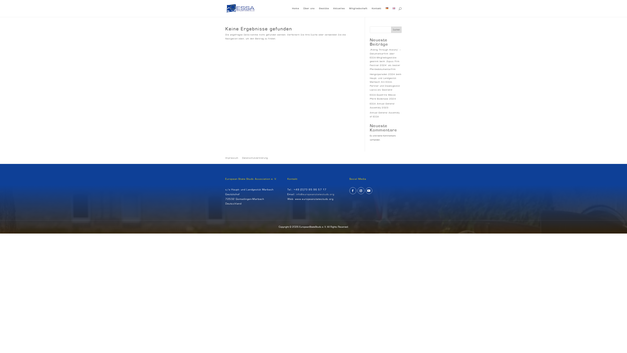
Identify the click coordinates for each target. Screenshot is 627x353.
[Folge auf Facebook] (352, 190)
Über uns (309, 8)
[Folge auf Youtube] (369, 190)
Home (295, 8)
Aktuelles (339, 8)
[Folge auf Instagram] (361, 190)
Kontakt (376, 8)
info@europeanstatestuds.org (315, 194)
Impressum (232, 158)
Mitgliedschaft (358, 8)
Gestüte (324, 8)
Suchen (396, 30)
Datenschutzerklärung (255, 158)
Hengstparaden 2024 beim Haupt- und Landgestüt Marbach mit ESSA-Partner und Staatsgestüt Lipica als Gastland (386, 82)
